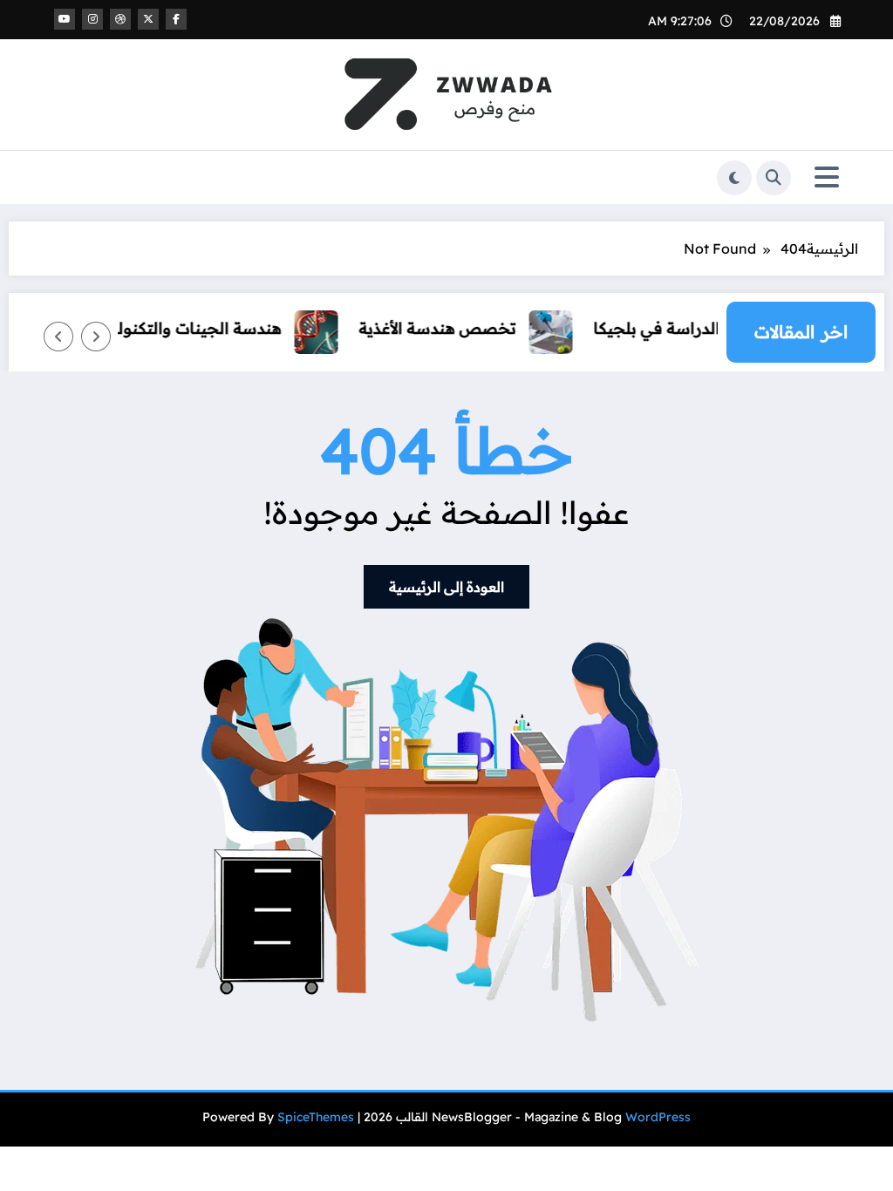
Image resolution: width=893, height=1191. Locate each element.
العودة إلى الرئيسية (446, 587)
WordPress (658, 1117)
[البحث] (773, 178)
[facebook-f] (176, 19)
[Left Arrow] (96, 336)
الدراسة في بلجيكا (669, 328)
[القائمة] (826, 177)
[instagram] (92, 19)
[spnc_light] (734, 177)
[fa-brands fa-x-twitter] (148, 19)
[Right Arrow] (58, 336)
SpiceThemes (315, 1117)
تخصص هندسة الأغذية (450, 328)
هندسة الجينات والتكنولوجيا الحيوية (169, 328)
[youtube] (64, 19)
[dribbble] (120, 19)
